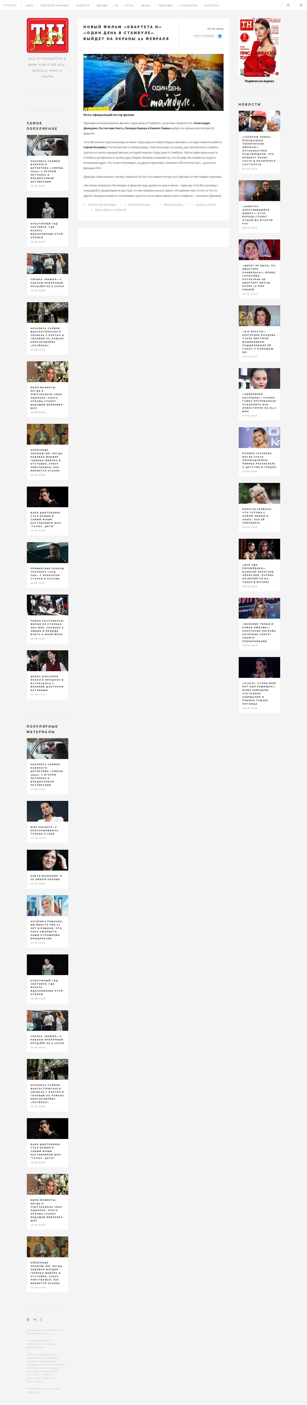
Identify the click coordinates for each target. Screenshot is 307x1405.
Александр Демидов (102, 205)
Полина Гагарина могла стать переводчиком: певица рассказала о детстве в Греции (259, 460)
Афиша (146, 5)
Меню (301, 5)
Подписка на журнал (259, 81)
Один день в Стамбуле (111, 210)
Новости (83, 5)
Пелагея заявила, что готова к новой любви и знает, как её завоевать (257, 516)
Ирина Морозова (204, 36)
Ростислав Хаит (140, 205)
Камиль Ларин (206, 205)
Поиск (288, 5)
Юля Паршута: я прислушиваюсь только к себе (45, 830)
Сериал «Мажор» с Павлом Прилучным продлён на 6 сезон (48, 282)
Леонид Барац (173, 205)
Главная (9, 5)
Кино (30, 5)
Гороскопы (188, 5)
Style (129, 5)
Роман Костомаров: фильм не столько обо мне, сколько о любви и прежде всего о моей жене (47, 628)
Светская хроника (55, 5)
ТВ (116, 5)
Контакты (211, 5)
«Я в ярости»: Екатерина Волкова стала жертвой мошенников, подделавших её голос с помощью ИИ (259, 341)
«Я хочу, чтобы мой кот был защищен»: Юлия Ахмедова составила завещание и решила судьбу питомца (259, 693)
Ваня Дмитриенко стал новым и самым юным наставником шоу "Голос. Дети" (46, 520)
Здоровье (165, 5)
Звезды (102, 5)
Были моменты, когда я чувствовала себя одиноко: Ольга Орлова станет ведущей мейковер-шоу (47, 397)
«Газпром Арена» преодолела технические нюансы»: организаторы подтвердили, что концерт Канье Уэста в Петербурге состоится (259, 151)
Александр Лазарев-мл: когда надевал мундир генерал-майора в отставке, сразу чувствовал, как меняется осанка (47, 460)
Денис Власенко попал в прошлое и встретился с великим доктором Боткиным (47, 683)
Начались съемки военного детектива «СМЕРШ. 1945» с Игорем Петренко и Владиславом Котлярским (47, 171)
